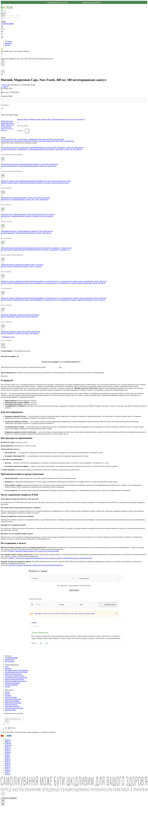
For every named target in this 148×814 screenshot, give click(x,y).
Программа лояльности (13, 699)
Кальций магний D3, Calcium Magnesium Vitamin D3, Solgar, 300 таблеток (26, 233)
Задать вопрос (74, 590)
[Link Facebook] (6, 729)
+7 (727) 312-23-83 (7, 23)
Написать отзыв (109, 604)
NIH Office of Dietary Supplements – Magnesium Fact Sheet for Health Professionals (35, 565)
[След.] (3, 64)
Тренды (7, 686)
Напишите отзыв (8, 337)
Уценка (7, 693)
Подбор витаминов (11, 685)
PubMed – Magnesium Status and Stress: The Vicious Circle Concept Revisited (33, 551)
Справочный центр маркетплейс (16, 677)
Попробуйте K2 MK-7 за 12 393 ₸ (57, 2)
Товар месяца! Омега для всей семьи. (51, 139)
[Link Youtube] (12, 729)
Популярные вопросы (12, 706)
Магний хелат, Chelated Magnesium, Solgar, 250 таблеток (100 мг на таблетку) (27, 216)
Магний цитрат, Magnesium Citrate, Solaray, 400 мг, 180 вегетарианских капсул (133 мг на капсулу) (51, 119)
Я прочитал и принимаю (9, 798)
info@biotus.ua (10, 659)
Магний (7, 45)
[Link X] (14, 729)
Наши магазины (10, 710)
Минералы (8, 43)
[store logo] (6, 8)
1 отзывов (4, 86)
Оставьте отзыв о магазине (14, 708)
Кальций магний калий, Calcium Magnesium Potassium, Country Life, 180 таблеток (28, 166)
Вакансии (8, 668)
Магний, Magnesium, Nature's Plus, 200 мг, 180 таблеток (20, 333)
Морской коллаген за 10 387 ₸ (91, 2)
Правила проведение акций (14, 679)
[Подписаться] (7, 721)
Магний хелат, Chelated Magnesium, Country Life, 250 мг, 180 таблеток (25, 199)
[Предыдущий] (3, 61)
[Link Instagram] (9, 729)
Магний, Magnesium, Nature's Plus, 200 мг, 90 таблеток (19, 316)
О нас (7, 666)
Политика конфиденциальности (16, 681)
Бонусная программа (12, 701)
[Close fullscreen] (3, 71)
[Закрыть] (3, 793)
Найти (3, 21)
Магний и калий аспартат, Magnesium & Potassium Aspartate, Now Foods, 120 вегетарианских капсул (35, 183)
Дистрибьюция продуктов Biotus (16, 672)
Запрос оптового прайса (13, 674)
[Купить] (27, 130)
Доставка (8, 695)
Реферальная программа (13, 703)
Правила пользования (12, 683)
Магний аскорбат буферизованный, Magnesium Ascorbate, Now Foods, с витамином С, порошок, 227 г (36, 250)
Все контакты (9, 661)
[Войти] (2, 26)
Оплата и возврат (11, 697)
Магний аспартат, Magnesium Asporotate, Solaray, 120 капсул (21, 266)
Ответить (34, 643)
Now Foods (6, 85)
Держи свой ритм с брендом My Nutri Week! (16, 141)
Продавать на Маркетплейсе (14, 676)
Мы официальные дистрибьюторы (17, 670)
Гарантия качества (11, 704)
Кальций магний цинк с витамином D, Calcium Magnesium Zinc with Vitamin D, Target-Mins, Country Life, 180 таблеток (41, 149)
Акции (7, 692)
